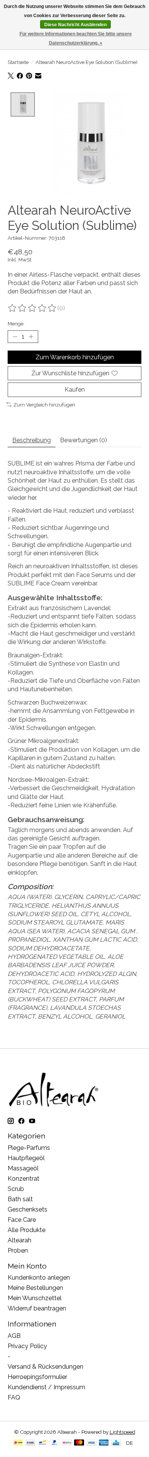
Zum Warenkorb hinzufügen (75, 357)
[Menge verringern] (15, 337)
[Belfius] (67, 1443)
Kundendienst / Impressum (46, 1387)
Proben (18, 1250)
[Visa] (91, 1443)
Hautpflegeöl (26, 1158)
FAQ (14, 1397)
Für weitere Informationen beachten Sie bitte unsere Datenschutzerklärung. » (75, 38)
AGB (14, 1335)
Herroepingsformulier (37, 1376)
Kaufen (75, 389)
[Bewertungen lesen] (32, 308)
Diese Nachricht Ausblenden (75, 24)
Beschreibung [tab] (31, 440)
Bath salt (20, 1199)
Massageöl (23, 1168)
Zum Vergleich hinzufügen (44, 405)
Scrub (16, 1188)
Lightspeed (122, 1432)
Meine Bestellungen (35, 1287)
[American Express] (104, 1443)
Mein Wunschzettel (35, 1298)
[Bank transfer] (31, 1443)
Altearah (19, 1240)
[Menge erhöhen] (31, 337)
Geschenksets (27, 1209)
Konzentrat (23, 1178)
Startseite (18, 62)
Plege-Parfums (29, 1147)
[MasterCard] (79, 1443)
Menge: (16, 323)
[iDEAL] (18, 1443)
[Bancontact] (42, 1443)
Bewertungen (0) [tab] (83, 440)
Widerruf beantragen (37, 1308)
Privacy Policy (27, 1346)
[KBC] (116, 1443)
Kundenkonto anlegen (39, 1277)
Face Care (22, 1219)
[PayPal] (55, 1443)
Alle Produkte (26, 1230)
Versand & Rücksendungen (45, 1366)
